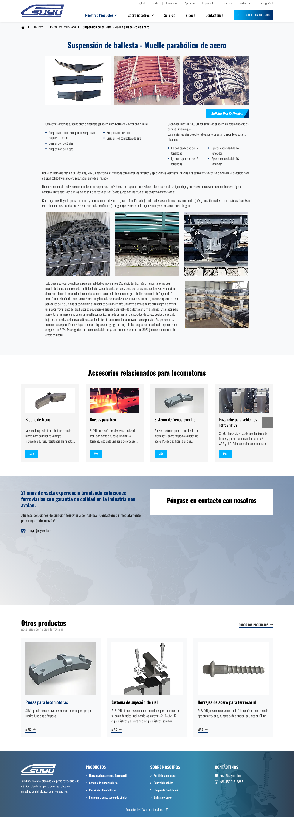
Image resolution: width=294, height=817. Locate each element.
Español (207, 3)
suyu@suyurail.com (40, 530)
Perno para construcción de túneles (108, 797)
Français (226, 3)
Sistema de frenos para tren (176, 419)
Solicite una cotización (227, 113)
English (141, 3)
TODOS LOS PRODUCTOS (253, 624)
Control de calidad (163, 782)
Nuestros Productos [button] (99, 15)
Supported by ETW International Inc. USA (147, 809)
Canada (171, 3)
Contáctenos (214, 15)
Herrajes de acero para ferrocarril (227, 702)
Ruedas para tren (103, 419)
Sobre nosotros (165, 766)
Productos (38, 27)
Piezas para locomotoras (63, 27)
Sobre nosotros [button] (139, 15)
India (156, 3)
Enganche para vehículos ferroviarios (238, 422)
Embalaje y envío (163, 797)
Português (245, 3)
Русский (189, 3)
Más (28, 729)
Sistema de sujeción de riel (134, 702)
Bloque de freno (37, 419)
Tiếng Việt (266, 3)
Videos (190, 15)
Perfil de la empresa (165, 775)
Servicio (169, 15)
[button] (267, 422)
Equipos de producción (166, 790)
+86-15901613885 (231, 781)
